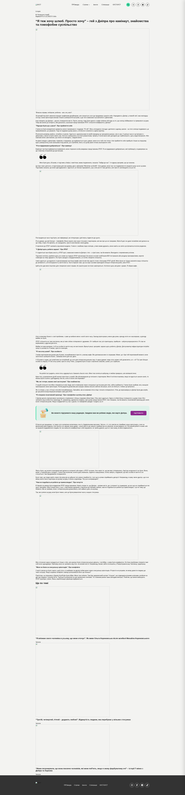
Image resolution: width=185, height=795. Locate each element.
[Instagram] (133, 5)
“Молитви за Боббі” (90, 166)
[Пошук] (128, 5)
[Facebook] (138, 5)
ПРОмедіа (75, 4)
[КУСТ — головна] (42, 5)
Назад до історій (43, 14)
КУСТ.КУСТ (117, 4)
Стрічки (85, 4)
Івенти (95, 4)
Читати (38, 642)
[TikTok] (147, 5)
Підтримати (138, 413)
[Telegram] (143, 5)
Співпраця (105, 4)
